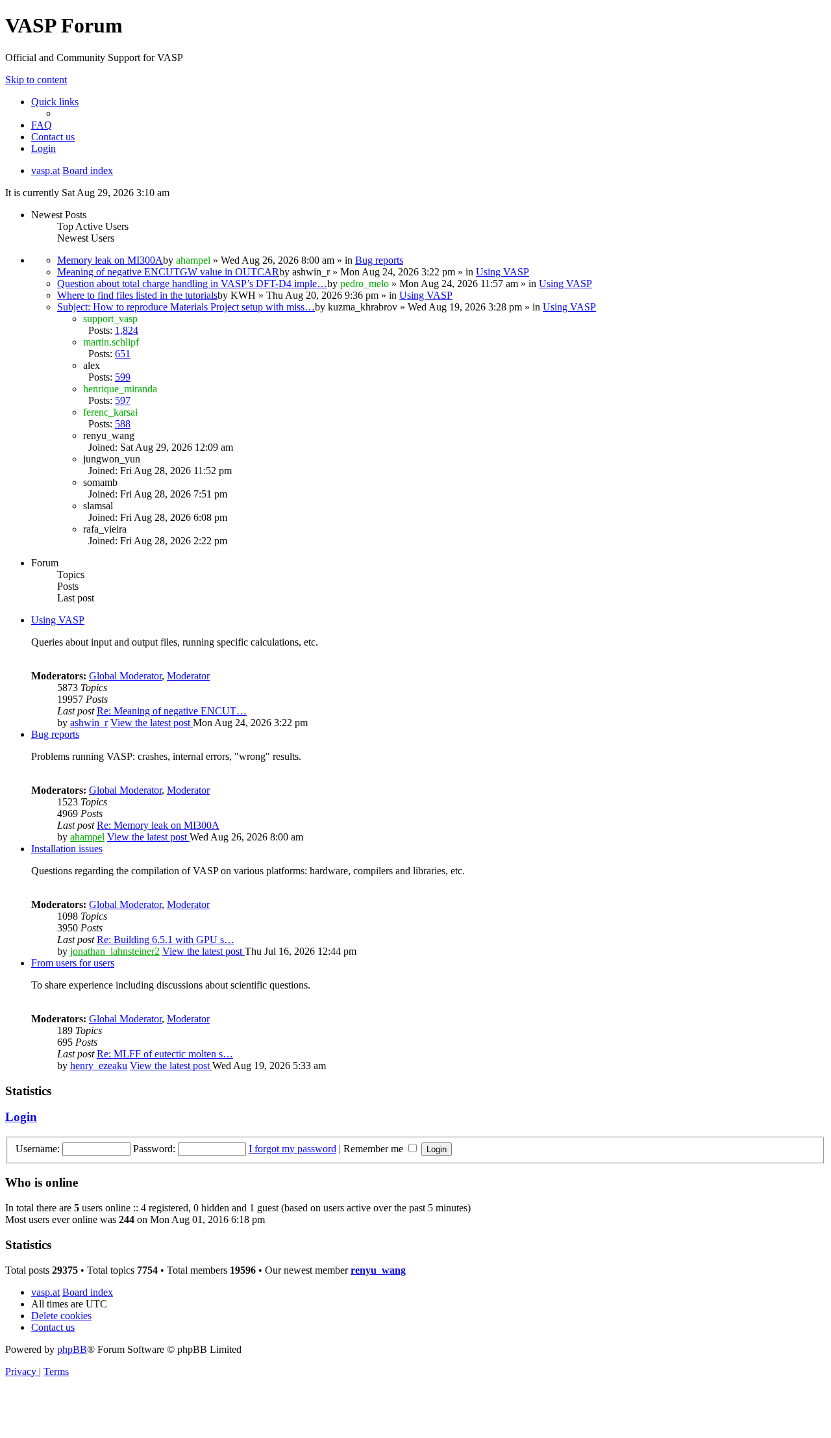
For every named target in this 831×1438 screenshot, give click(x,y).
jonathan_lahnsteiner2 (115, 951)
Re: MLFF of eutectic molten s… (165, 1053)
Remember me (374, 1148)
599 (122, 377)
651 (122, 353)
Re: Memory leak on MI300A (158, 825)
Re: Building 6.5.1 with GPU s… (165, 939)
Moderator (188, 675)
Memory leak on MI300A (110, 260)
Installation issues (67, 848)
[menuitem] (41, 125)
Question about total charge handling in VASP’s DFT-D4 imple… (192, 283)
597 (122, 400)
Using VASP (502, 271)
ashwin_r (89, 722)
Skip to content (36, 79)
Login (21, 1117)
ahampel (87, 836)
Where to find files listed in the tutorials (137, 295)
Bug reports (379, 260)
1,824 (126, 330)
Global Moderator (125, 675)
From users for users (72, 962)
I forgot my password (292, 1148)
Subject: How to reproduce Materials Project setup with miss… (186, 306)
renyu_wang (378, 1270)
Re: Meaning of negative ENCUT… (172, 710)
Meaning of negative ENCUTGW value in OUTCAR (168, 271)
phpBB (72, 1349)
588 (122, 423)
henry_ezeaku (98, 1065)
